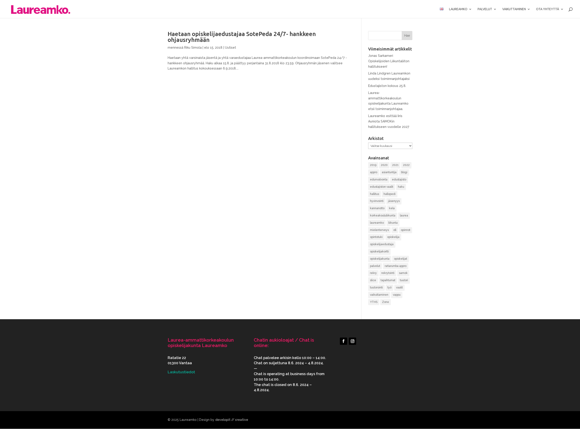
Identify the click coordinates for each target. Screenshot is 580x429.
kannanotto (377, 208)
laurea (404, 215)
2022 (406, 165)
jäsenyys (394, 201)
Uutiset (230, 47)
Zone (385, 302)
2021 (395, 165)
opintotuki (376, 237)
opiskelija (393, 237)
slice (373, 280)
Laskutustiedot (181, 372)
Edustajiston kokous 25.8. (387, 86)
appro (373, 172)
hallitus (374, 194)
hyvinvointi (377, 201)
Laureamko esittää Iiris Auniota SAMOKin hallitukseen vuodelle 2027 (388, 121)
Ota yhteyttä (547, 9)
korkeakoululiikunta (382, 215)
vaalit (399, 287)
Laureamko (458, 9)
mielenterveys (379, 230)
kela (392, 208)
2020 (384, 165)
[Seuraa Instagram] (352, 341)
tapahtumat (388, 280)
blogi (404, 172)
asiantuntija (389, 172)
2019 (373, 165)
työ (389, 287)
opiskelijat (400, 258)
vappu (397, 294)
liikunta (393, 222)
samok (403, 273)
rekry (373, 273)
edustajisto (399, 179)
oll (394, 230)
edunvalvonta (378, 179)
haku (401, 186)
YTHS (373, 302)
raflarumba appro (395, 266)
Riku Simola (193, 47)
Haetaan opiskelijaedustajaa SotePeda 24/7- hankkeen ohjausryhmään (242, 37)
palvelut (375, 266)
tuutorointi (376, 287)
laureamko (377, 222)
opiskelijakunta (379, 258)
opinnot (405, 230)
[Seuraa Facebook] (343, 341)
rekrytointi (387, 273)
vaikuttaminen (379, 294)
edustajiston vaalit (381, 186)
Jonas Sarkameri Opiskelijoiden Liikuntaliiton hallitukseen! (388, 61)
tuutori (404, 280)
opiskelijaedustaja (382, 244)
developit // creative (231, 420)
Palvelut (485, 9)
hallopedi (390, 194)
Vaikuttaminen (514, 9)
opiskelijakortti (379, 251)
